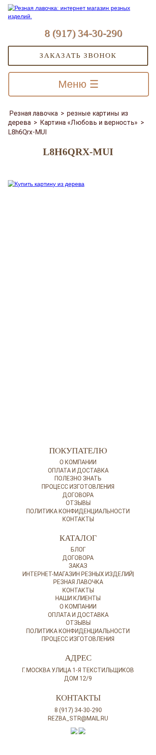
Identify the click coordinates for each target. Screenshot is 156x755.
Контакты (78, 519)
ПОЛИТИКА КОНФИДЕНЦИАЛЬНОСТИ (78, 631)
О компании (78, 462)
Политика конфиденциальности (78, 511)
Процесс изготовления (78, 486)
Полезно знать (78, 478)
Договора (78, 495)
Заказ (78, 565)
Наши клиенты (78, 598)
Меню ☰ (78, 84)
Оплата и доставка (78, 470)
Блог (78, 549)
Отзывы (78, 503)
